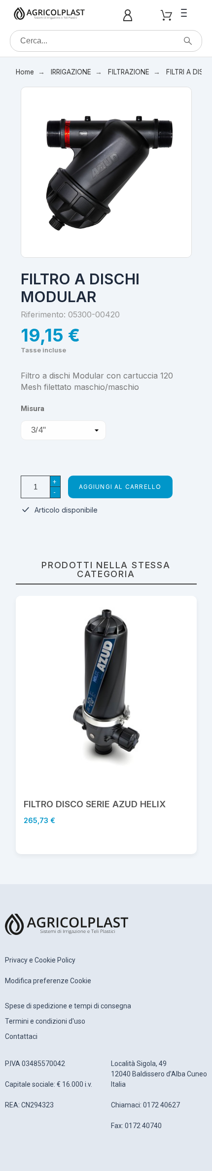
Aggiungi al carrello (120, 486)
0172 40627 (161, 1105)
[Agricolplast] (49, 15)
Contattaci (21, 1036)
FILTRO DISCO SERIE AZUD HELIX (95, 804)
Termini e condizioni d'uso (45, 1021)
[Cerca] (187, 40)
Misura (32, 409)
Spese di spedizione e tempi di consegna (68, 1006)
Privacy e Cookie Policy (40, 960)
